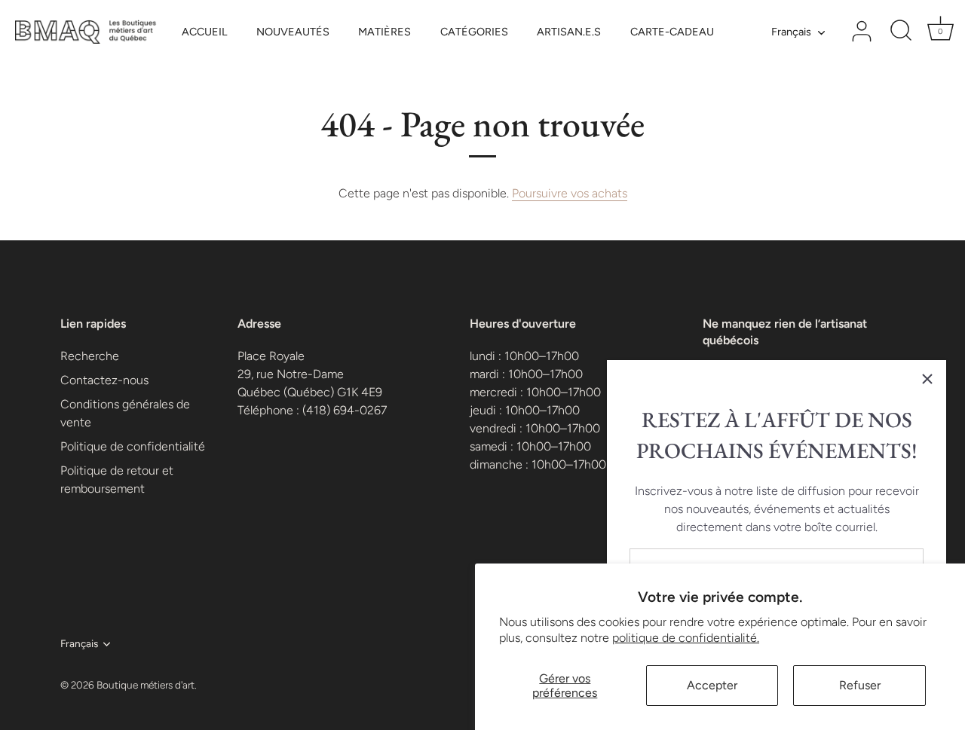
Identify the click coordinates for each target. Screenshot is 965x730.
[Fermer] (927, 379)
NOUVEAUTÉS (292, 31)
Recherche (89, 356)
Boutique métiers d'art (145, 685)
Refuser (860, 685)
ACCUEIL (204, 31)
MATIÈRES (384, 31)
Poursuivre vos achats (569, 193)
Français (791, 31)
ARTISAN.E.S (569, 31)
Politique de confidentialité (132, 446)
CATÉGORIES (474, 31)
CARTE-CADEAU (672, 31)
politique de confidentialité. (685, 638)
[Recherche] (901, 31)
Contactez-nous (104, 380)
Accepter (712, 685)
